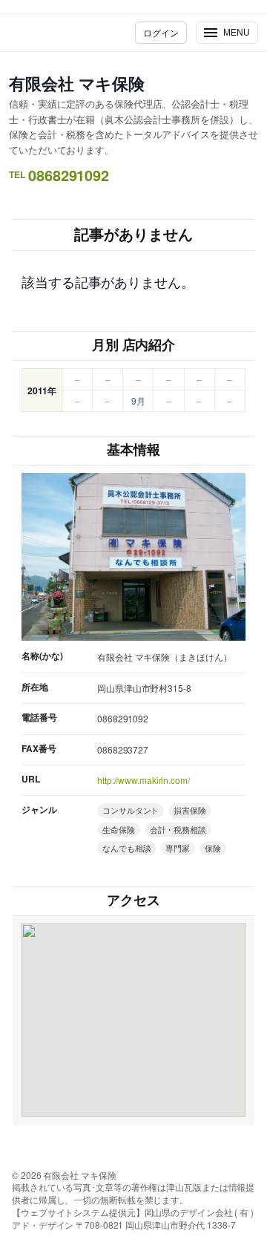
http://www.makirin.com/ (143, 780)
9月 (138, 400)
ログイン (161, 32)
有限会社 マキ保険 (77, 83)
